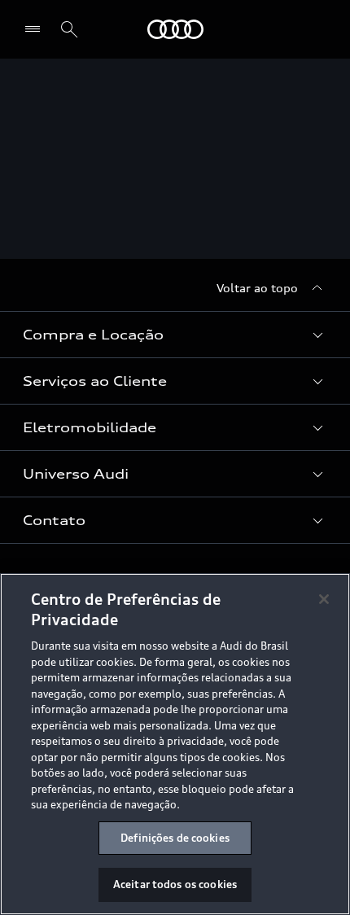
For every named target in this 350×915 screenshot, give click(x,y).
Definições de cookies (175, 837)
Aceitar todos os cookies (175, 884)
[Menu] (36, 29)
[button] (175, 334)
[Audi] (175, 29)
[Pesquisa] (69, 29)
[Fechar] (324, 599)
